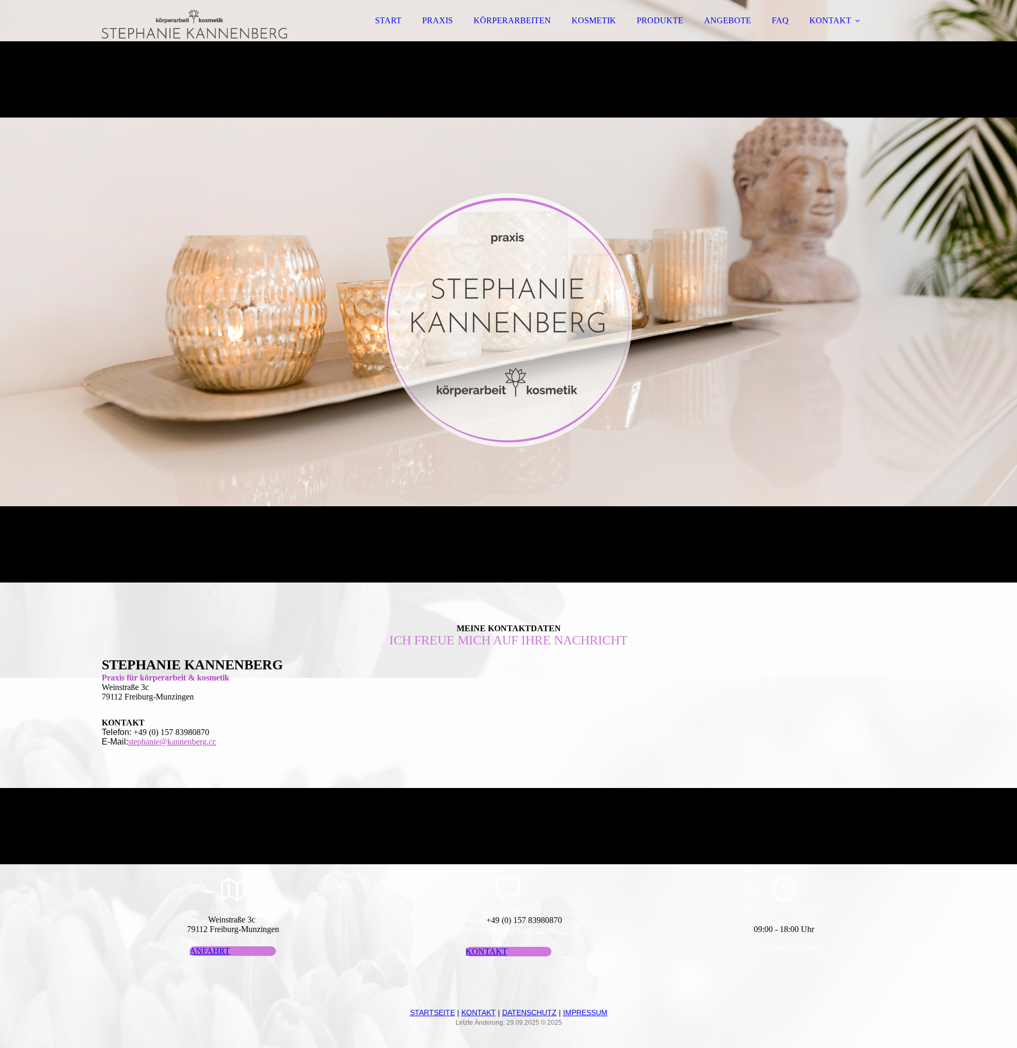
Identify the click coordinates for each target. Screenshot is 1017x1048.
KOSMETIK (594, 20)
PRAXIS (437, 20)
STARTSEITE (432, 1012)
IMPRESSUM (585, 1012)
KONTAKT (830, 20)
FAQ (780, 20)
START (388, 20)
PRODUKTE (660, 20)
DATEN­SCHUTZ (529, 1012)
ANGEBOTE (727, 20)
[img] (194, 37)
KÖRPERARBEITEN (512, 20)
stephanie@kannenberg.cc (172, 741)
